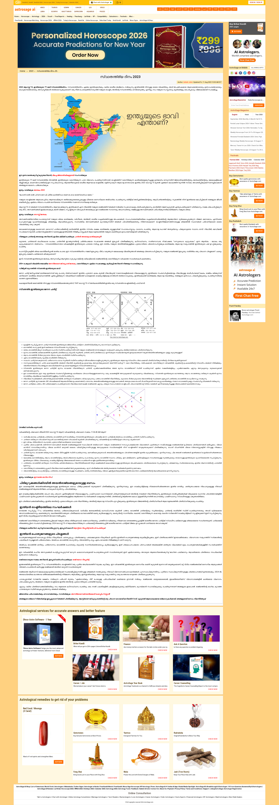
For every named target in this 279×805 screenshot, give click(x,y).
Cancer (78, 7)
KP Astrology (145, 786)
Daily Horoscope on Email (256, 100)
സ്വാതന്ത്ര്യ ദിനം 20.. (47, 71)
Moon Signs (134, 20)
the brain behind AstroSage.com (251, 312)
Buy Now (237, 31)
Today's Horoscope (70, 20)
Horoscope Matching (31, 20)
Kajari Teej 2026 (245, 170)
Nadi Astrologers (222, 797)
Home (16, 16)
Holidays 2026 (246, 160)
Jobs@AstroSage (216, 789)
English (234, 114)
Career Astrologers (153, 797)
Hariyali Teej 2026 (249, 166)
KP (94, 16)
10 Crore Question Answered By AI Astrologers (245, 786)
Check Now (112, 650)
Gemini (66, 7)
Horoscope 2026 (49, 2)
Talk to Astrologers (44, 797)
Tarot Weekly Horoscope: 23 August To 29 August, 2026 (247, 150)
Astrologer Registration (233, 789)
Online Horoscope (92, 20)
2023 (31, 71)
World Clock (49, 786)
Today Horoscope (62, 2)
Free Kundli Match (106, 786)
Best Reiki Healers (235, 797)
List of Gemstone (37, 786)
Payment (171, 789)
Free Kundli (18, 20)
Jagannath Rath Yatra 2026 (239, 163)
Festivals (123, 16)
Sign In (252, 2)
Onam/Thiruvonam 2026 (249, 168)
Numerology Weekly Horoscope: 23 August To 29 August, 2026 (247, 141)
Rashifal (25, 2)
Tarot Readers (113, 797)
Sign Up (259, 2)
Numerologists (125, 797)
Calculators (113, 16)
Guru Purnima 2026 (236, 166)
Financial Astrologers (194, 797)
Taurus (54, 7)
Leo (90, 7)
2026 (43, 16)
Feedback (134, 789)
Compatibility (102, 16)
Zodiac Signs (78, 786)
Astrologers (58, 786)
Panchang (78, 16)
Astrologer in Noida (91, 786)
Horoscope (25, 16)
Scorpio (54, 11)
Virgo (102, 7)
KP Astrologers (209, 797)
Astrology (35, 16)
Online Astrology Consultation (80, 797)
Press (153, 786)
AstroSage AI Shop (146, 20)
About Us (163, 789)
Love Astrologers (138, 797)
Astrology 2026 (111, 789)
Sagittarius (66, 11)
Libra (42, 11)
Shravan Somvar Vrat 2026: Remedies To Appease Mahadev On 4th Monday (247, 128)
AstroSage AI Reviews (45, 789)
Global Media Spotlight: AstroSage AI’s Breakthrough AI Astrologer (202, 786)
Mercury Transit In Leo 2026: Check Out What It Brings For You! (247, 145)
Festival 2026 (234, 160)
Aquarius (90, 11)
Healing (69, 16)
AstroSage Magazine (240, 110)
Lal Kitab (125, 20)
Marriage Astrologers (99, 797)
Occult (50, 16)
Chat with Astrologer (101, 2)
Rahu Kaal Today (105, 20)
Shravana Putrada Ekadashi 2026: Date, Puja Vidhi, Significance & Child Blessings (247, 137)
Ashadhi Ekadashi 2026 (257, 163)
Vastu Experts (180, 797)
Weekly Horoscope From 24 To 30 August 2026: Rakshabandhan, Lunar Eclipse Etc (247, 132)
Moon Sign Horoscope (131, 786)
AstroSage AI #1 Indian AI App (166, 786)
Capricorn (78, 11)
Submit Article (144, 789)
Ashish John (187, 82)
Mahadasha (68, 786)
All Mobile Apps (257, 67)
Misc (131, 16)
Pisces (102, 11)
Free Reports (60, 16)
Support (206, 789)
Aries (42, 7)
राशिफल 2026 (57, 20)
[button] (33, 45)
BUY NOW (58, 656)
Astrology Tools (124, 789)
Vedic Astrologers (167, 797)
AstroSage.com (148, 802)
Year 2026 (259, 114)
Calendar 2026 (73, 2)
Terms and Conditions (194, 789)
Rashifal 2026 (38, 2)
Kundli (31, 2)
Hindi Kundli (117, 20)
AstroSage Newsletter (238, 100)
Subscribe (259, 105)
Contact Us (155, 789)
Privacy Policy (180, 789)
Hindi (247, 114)
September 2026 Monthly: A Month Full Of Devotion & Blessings (247, 119)
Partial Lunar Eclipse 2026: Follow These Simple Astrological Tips (247, 123)
